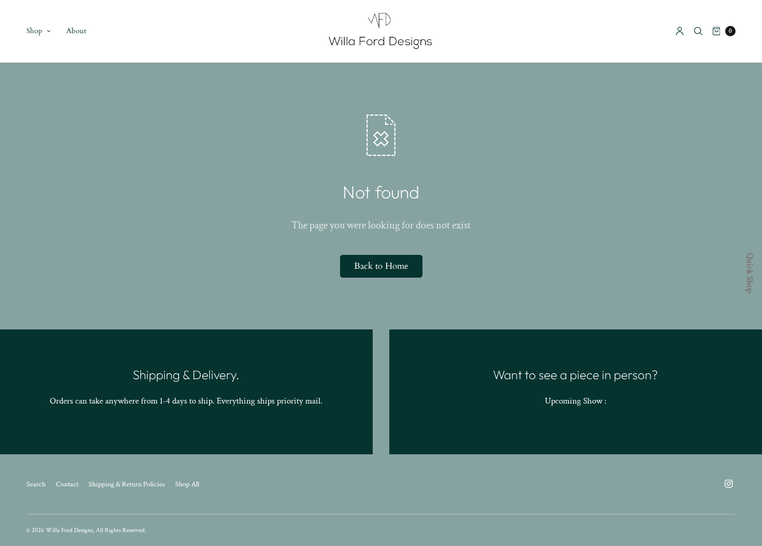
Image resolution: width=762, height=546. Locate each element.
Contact (67, 484)
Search (36, 484)
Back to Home (381, 266)
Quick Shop (750, 273)
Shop (34, 31)
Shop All (187, 484)
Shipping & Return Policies (127, 484)
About (76, 31)
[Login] (680, 31)
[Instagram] (728, 484)
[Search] (698, 31)
